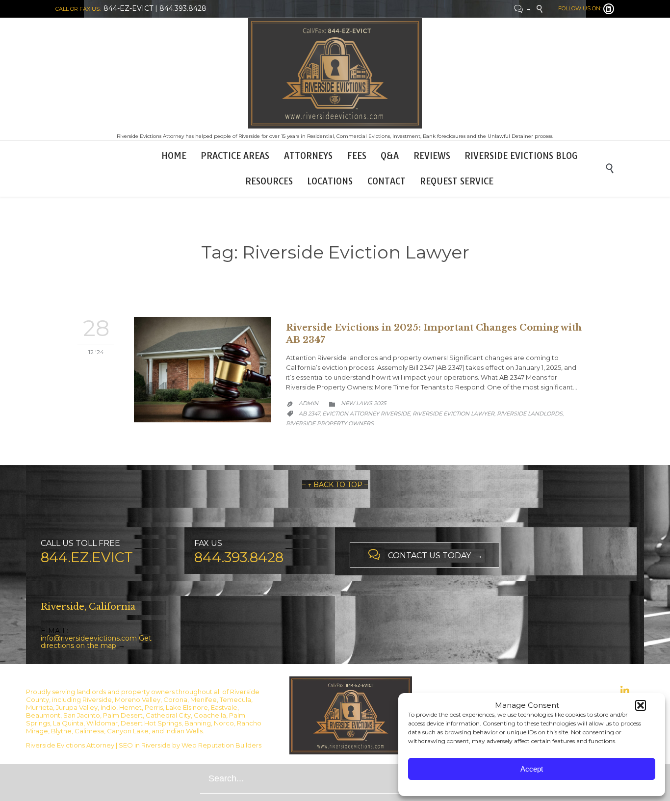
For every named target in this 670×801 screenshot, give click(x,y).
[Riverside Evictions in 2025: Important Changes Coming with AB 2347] (202, 369)
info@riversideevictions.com (89, 638)
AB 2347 (309, 413)
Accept (531, 769)
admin (308, 403)
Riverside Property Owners (330, 423)
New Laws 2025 (363, 403)
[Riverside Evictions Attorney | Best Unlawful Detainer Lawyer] (335, 73)
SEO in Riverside (145, 745)
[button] (640, 705)
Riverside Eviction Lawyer (453, 413)
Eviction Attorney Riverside (366, 413)
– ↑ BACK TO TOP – (335, 484)
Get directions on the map (96, 642)
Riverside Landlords (530, 413)
